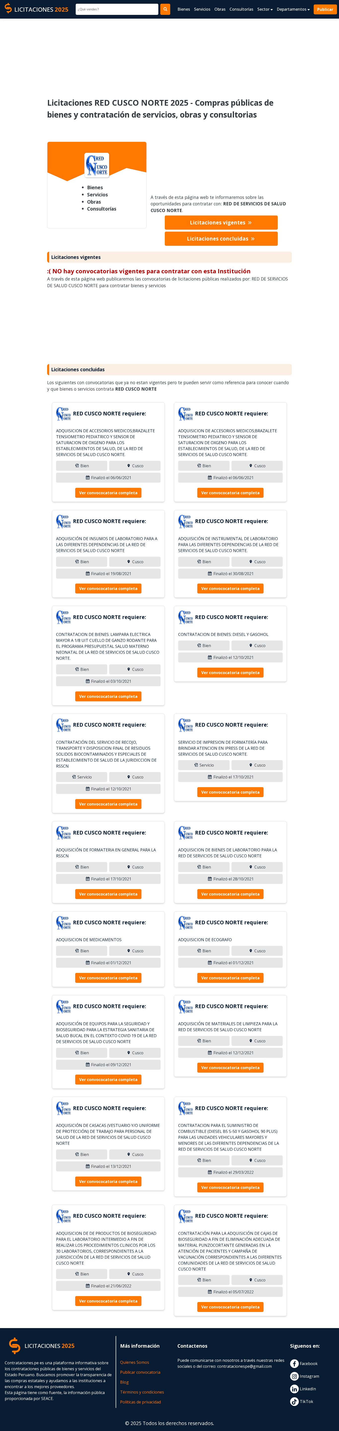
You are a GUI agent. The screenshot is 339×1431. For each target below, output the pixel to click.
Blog (124, 1382)
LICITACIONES (41, 9)
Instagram (309, 1376)
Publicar (325, 9)
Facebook (308, 1364)
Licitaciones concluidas (218, 238)
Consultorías (241, 9)
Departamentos (292, 9)
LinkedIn (307, 1389)
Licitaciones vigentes (218, 222)
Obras (220, 9)
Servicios (202, 9)
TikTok (306, 1401)
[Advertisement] (169, 55)
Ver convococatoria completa (108, 493)
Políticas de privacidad (140, 1402)
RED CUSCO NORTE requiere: (109, 413)
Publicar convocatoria (140, 1372)
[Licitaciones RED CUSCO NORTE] (63, 414)
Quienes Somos (134, 1362)
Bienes (183, 9)
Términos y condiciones (142, 1392)
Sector (264, 9)
